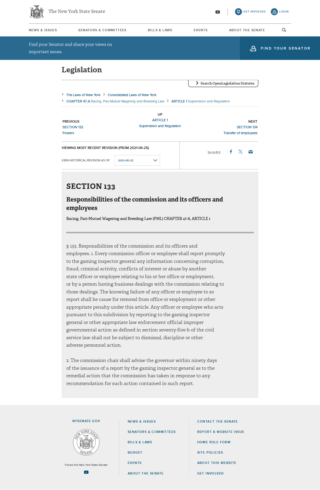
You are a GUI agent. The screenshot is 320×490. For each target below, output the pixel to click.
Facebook (230, 151)
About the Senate (146, 473)
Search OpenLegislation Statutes (227, 83)
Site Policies (210, 452)
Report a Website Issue (221, 432)
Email (250, 151)
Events (201, 30)
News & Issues (43, 30)
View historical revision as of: (86, 160)
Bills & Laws (160, 30)
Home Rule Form (214, 442)
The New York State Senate (76, 11)
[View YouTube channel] (217, 12)
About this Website (217, 463)
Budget (135, 452)
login (284, 11)
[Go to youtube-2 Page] (86, 472)
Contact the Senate (217, 421)
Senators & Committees (102, 30)
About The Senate (247, 30)
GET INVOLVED (210, 473)
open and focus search (284, 31)
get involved (254, 11)
